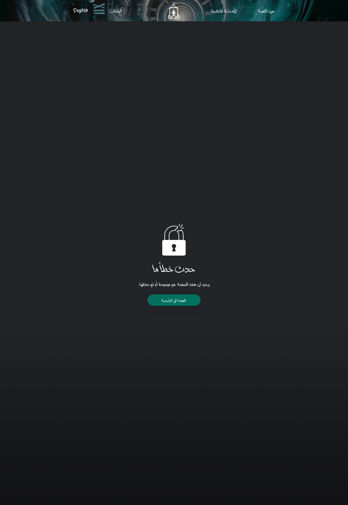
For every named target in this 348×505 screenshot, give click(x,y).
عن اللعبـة (266, 10)
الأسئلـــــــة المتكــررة (224, 10)
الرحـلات (115, 10)
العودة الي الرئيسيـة (174, 300)
